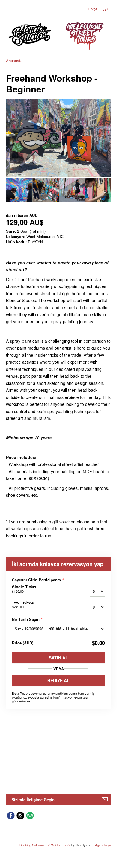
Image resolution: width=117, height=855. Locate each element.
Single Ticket (24, 589)
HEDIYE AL (58, 680)
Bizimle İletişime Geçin (33, 799)
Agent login (103, 844)
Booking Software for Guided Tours (45, 844)
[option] (19, 190)
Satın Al (58, 658)
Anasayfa (14, 60)
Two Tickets (23, 604)
